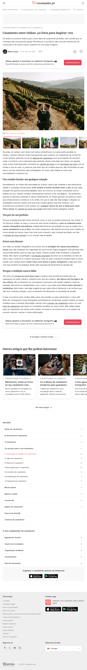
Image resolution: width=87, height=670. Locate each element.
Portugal (54, 648)
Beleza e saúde (11, 494)
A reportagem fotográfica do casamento (64, 10)
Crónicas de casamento (14, 520)
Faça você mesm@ (12, 513)
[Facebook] (5, 648)
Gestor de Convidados (14, 544)
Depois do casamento (14, 507)
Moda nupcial (10, 487)
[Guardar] (81, 51)
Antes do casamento (13, 429)
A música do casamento (14, 463)
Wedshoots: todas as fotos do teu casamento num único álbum (19, 383)
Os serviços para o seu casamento (34, 10)
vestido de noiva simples (15, 235)
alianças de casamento (43, 158)
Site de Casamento (13, 563)
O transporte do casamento (15, 481)
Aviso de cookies (9, 611)
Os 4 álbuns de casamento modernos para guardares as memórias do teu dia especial (53, 383)
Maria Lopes (13, 52)
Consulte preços (73, 62)
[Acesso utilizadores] (83, 3)
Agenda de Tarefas (13, 537)
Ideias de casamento (10, 10)
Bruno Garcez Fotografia (15, 133)
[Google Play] (70, 611)
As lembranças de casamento (16, 476)
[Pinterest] (15, 648)
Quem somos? (8, 627)
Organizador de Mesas (14, 550)
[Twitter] (10, 648)
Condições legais (9, 604)
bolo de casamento (11, 306)
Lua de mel (9, 500)
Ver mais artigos (42, 407)
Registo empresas (9, 624)
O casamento (10, 442)
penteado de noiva (68, 164)
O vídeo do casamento (13, 458)
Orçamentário (10, 557)
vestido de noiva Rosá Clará (26, 276)
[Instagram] (20, 648)
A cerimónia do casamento (16, 435)
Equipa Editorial (8, 630)
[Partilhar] (75, 51)
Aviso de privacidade (10, 607)
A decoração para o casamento (17, 467)
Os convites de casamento (15, 472)
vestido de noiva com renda (30, 209)
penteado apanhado (41, 255)
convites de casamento (57, 303)
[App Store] (53, 611)
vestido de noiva (47, 164)
